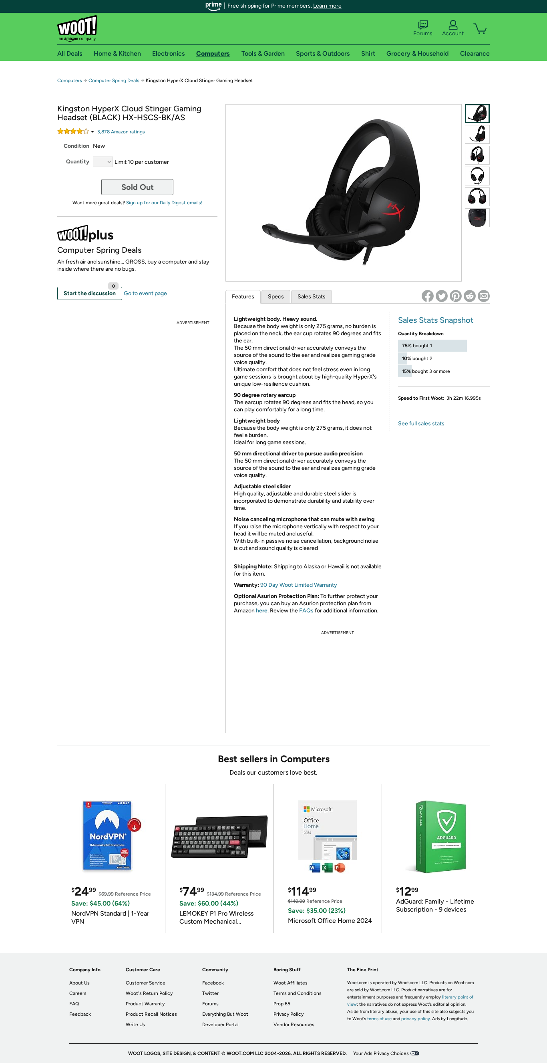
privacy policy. (416, 1018)
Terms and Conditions (298, 993)
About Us (79, 983)
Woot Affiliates (291, 983)
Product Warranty (145, 1004)
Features (243, 296)
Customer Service (145, 983)
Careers (77, 993)
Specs (276, 296)
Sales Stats (312, 296)
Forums (422, 33)
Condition (76, 146)
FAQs (306, 610)
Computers (69, 80)
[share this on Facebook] (428, 296)
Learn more (327, 5)
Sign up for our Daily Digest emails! (164, 202)
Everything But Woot (225, 1014)
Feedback (80, 1014)
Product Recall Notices (151, 1014)
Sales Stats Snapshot (436, 320)
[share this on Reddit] (470, 296)
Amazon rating (121, 132)
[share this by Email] (484, 296)
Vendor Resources (294, 1024)
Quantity (77, 161)
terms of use (379, 1018)
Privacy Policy (289, 1014)
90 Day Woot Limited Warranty (298, 585)
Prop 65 (282, 1004)
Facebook (213, 983)
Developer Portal (220, 1024)
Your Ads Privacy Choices (381, 1053)
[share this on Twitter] (442, 296)
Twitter (210, 993)
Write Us (135, 1024)
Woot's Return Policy (149, 993)
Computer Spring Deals (113, 80)
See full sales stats (421, 423)
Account (453, 33)
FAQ (74, 1004)
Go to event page (145, 293)
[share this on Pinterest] (456, 296)
